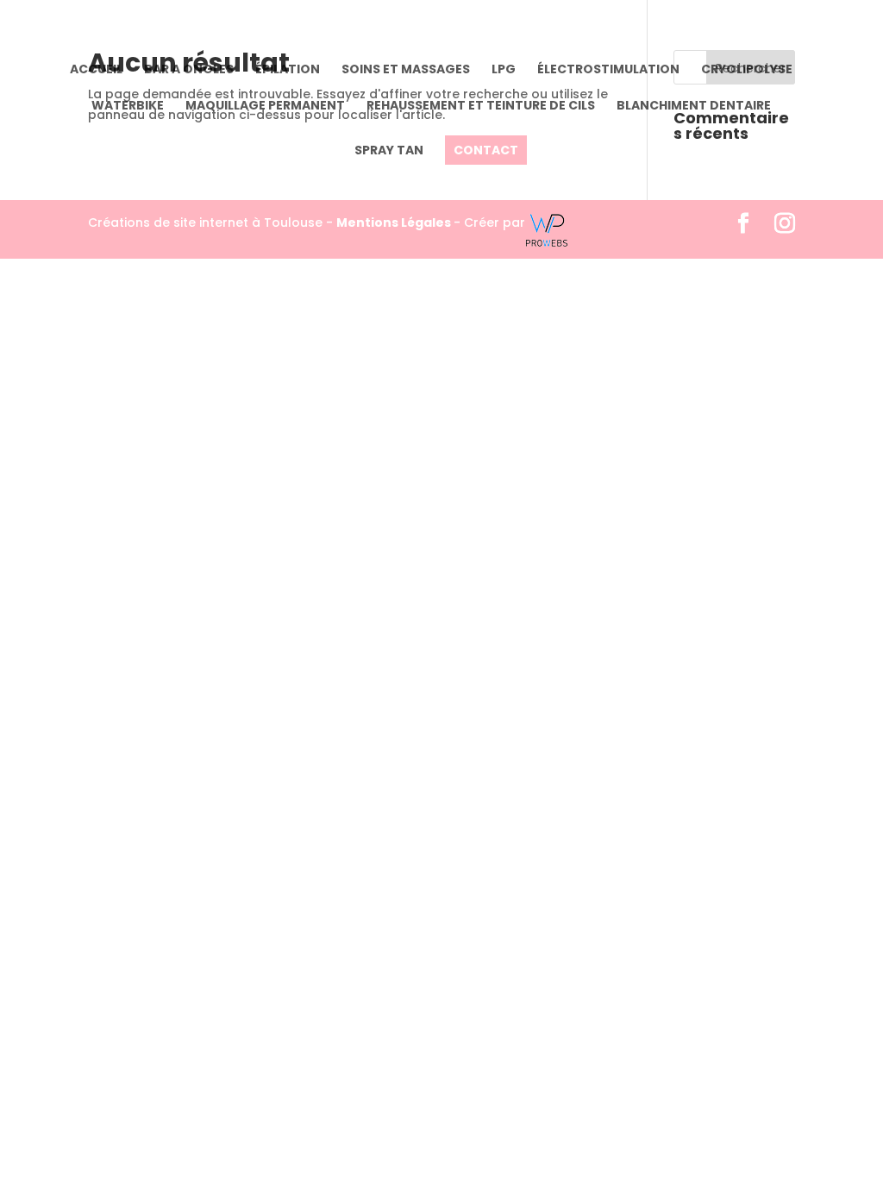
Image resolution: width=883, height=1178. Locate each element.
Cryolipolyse (746, 70)
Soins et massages (405, 70)
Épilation (287, 70)
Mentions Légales (395, 222)
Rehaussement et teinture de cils (480, 106)
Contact (486, 150)
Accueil (96, 70)
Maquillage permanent (265, 106)
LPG (504, 70)
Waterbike (127, 106)
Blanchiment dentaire (694, 106)
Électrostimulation (608, 70)
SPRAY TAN (388, 151)
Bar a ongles (189, 70)
